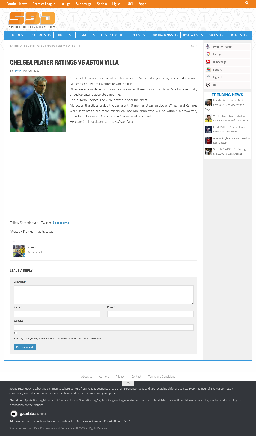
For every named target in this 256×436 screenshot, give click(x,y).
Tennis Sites (86, 35)
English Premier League (63, 46)
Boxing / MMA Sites (165, 35)
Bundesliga (84, 4)
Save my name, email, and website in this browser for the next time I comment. (58, 338)
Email (111, 307)
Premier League (44, 4)
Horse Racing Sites (112, 35)
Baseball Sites (193, 35)
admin (17, 70)
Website (18, 320)
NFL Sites (139, 35)
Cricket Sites (238, 35)
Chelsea (36, 46)
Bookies (17, 35)
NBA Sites (64, 35)
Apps (142, 4)
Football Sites (41, 35)
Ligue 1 (117, 4)
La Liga (65, 4)
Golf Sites (216, 35)
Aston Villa (18, 46)
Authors (104, 376)
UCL (131, 4)
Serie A (102, 4)
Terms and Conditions (161, 376)
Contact (136, 376)
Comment (20, 281)
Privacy (120, 376)
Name (18, 307)
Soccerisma (61, 223)
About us (86, 376)
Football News (16, 4)
